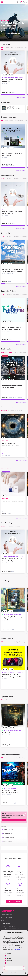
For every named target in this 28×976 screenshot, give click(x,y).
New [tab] (11, 468)
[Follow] (3, 438)
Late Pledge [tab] (20, 410)
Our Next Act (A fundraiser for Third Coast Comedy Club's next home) (12, 271)
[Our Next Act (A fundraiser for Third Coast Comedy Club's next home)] (13, 252)
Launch (14, 820)
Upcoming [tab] (9, 178)
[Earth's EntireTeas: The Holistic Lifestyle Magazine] (13, 426)
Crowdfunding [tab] (17, 178)
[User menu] (23, 2)
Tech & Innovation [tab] (8, 47)
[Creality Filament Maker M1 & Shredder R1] (13, 136)
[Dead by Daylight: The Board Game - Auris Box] (13, 368)
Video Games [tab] (22, 352)
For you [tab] (3, 178)
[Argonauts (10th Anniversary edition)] (13, 600)
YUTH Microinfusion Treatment (12, 501)
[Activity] (20, 2)
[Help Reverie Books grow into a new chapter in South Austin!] (13, 310)
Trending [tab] (3, 526)
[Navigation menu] (26, 2)
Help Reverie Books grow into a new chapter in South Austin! (12, 329)
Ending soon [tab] (18, 526)
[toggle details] (24, 94)
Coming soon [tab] (5, 468)
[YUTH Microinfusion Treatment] (13, 484)
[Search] (17, 2)
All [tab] (2, 47)
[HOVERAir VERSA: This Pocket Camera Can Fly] (13, 62)
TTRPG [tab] (16, 352)
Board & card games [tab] (6, 352)
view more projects (21, 97)
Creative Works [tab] (19, 47)
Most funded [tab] (11, 526)
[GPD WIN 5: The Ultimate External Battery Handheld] (13, 658)
